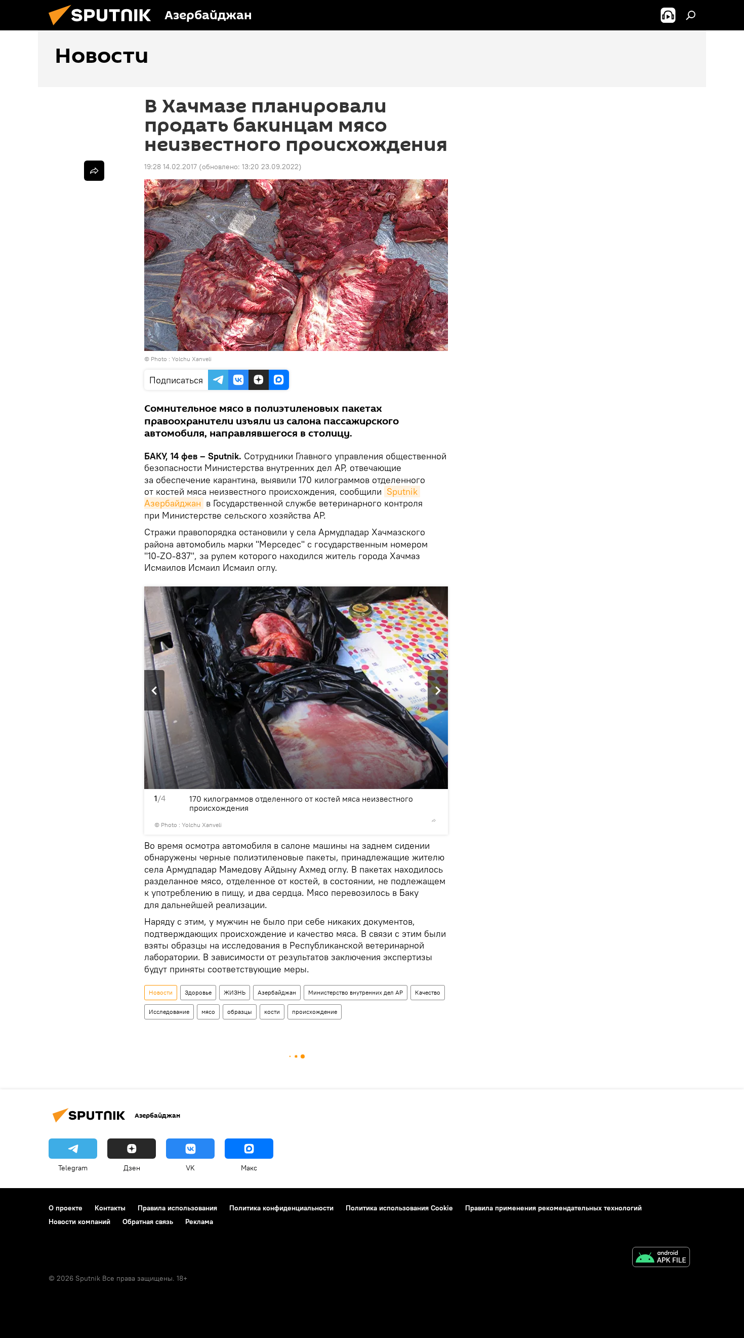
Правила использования (177, 1207)
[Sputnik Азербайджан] (103, 27)
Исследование (169, 1011)
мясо (208, 1011)
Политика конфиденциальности (281, 1207)
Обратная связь (147, 1221)
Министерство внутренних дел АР (355, 992)
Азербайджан (277, 992)
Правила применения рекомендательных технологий (553, 1207)
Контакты (110, 1207)
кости (272, 1011)
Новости (161, 992)
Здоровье (198, 992)
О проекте (65, 1207)
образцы (239, 1011)
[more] (433, 820)
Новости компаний (79, 1221)
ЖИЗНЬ (234, 992)
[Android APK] (661, 1258)
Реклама (199, 1221)
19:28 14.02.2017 (170, 166)
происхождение (314, 1011)
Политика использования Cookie (399, 1207)
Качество (427, 992)
